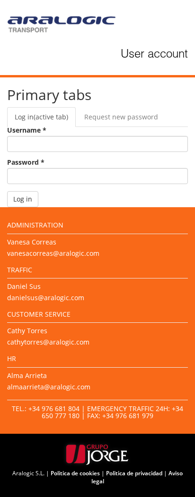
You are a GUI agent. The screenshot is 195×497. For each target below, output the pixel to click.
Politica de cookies (75, 473)
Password (25, 162)
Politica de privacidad (134, 473)
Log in (41, 116)
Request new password (121, 116)
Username (26, 130)
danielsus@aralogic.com (45, 297)
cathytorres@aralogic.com (48, 341)
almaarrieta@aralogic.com (48, 386)
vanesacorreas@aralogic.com (53, 253)
